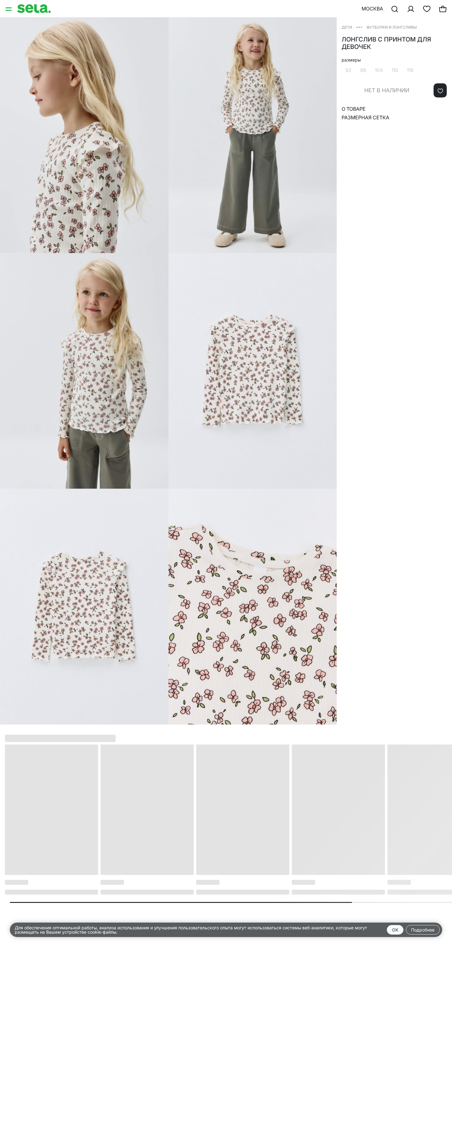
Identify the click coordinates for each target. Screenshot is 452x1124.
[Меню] (9, 8)
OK (395, 929)
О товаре (354, 109)
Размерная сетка (365, 117)
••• (359, 27)
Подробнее (422, 929)
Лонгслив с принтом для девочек (386, 43)
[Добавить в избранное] (440, 90)
